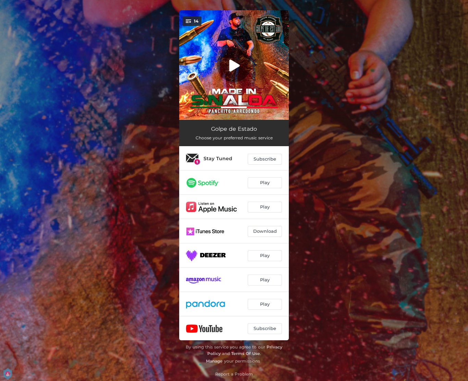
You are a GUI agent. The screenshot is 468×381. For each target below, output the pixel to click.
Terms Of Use (245, 353)
